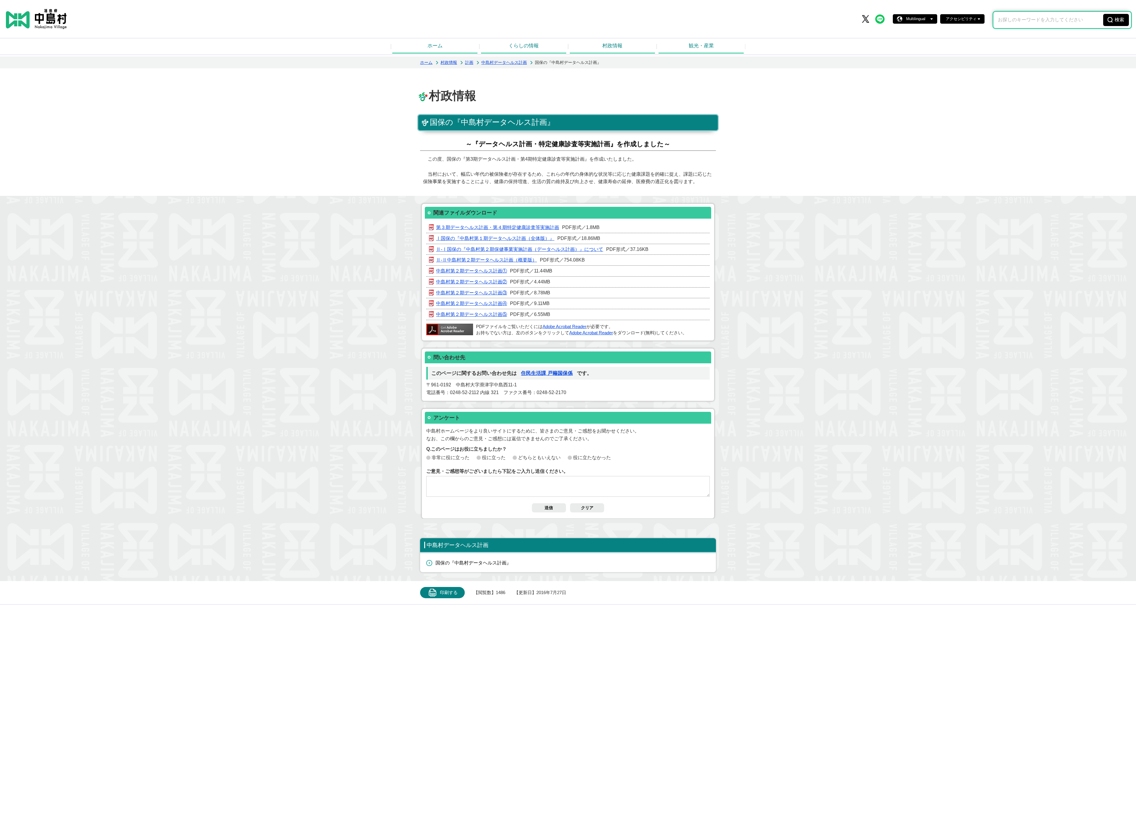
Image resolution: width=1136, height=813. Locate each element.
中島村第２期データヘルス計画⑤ (471, 314)
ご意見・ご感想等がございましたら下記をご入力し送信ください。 (497, 471)
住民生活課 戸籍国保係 (547, 373)
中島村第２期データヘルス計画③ (471, 292)
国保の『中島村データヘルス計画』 (473, 562)
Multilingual (915, 19)
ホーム (435, 46)
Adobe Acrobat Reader (564, 326)
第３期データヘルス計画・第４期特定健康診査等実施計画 (497, 227)
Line (880, 19)
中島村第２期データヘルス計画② (471, 281)
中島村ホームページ (36, 19)
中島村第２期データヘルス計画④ (471, 303)
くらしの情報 (524, 46)
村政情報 (612, 46)
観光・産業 (701, 46)
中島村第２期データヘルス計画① (471, 270)
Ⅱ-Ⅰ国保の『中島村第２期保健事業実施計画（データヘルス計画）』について (519, 249)
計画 (469, 62)
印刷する (449, 592)
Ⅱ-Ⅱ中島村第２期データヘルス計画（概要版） (486, 259)
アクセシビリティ (961, 19)
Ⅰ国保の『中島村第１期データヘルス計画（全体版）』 (495, 238)
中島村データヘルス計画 (504, 62)
